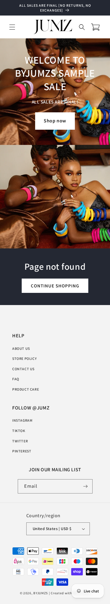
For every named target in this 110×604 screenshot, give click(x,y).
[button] (12, 27)
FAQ (15, 379)
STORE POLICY (24, 358)
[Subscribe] (85, 486)
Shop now (55, 121)
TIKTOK (18, 430)
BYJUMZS (40, 593)
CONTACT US (23, 369)
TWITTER (20, 441)
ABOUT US (21, 348)
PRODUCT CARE (25, 389)
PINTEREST (21, 451)
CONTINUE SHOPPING (55, 285)
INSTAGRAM (22, 420)
